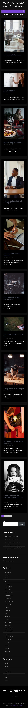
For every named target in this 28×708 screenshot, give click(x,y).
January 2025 (8, 625)
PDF (6, 678)
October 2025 (8, 598)
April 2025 (7, 616)
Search (4, 521)
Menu (3, 11)
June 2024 (7, 645)
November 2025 (8, 595)
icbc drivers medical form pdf (13, 335)
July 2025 (7, 607)
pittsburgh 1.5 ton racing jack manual (13, 442)
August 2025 (8, 604)
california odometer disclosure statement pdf (13, 496)
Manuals (7, 675)
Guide (6, 669)
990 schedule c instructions (9, 91)
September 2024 (9, 637)
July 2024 (7, 643)
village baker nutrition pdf (14, 389)
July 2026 (7, 575)
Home (12, 696)
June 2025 (7, 610)
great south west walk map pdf (12, 542)
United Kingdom (9, 681)
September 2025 (9, 601)
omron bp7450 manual (12, 55)
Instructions (8, 672)
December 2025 (8, 592)
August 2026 (8, 572)
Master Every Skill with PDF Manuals (13, 4)
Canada (6, 666)
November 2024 (8, 631)
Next (9, 516)
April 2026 (7, 581)
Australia (7, 663)
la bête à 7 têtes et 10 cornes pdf (12, 545)
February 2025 (8, 622)
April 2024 (7, 651)
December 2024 (8, 628)
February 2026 (8, 587)
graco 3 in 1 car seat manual (11, 539)
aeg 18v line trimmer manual (12, 254)
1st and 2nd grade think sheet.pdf (13, 202)
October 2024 (8, 634)
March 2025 (7, 619)
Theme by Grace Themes (16, 705)
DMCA (15, 696)
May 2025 (7, 613)
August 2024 (8, 640)
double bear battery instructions (11, 298)
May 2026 (7, 578)
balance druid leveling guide (11, 536)
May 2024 (7, 648)
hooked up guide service (13, 142)
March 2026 (7, 584)
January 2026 (8, 590)
